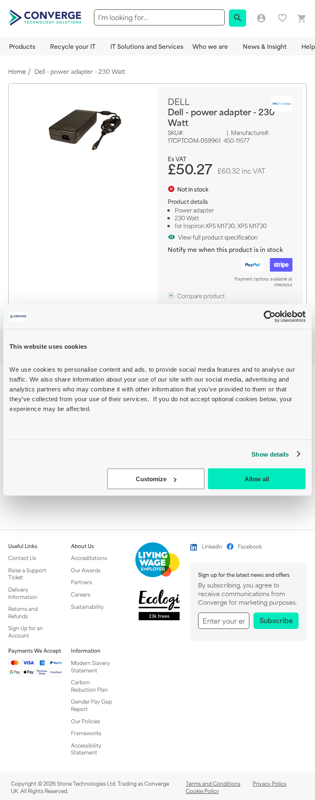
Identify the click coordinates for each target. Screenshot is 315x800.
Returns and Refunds (23, 612)
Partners (81, 582)
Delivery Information (22, 593)
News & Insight (265, 46)
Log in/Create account (261, 18)
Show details (270, 453)
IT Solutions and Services (146, 46)
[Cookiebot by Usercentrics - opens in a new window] (270, 317)
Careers (80, 594)
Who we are (210, 46)
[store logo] (46, 17)
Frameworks (86, 733)
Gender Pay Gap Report (91, 705)
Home (17, 71)
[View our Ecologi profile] (159, 605)
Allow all (256, 478)
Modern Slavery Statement (90, 666)
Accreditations (89, 557)
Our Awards (85, 570)
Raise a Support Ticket (27, 573)
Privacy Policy (270, 783)
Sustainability (87, 606)
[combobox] (159, 17)
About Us (82, 546)
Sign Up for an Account (25, 631)
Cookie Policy (202, 790)
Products (22, 46)
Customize (151, 478)
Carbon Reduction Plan (89, 685)
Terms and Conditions (213, 783)
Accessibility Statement (86, 749)
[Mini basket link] (302, 19)
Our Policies (85, 721)
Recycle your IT (73, 46)
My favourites (282, 18)
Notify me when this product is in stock (225, 249)
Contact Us (22, 557)
